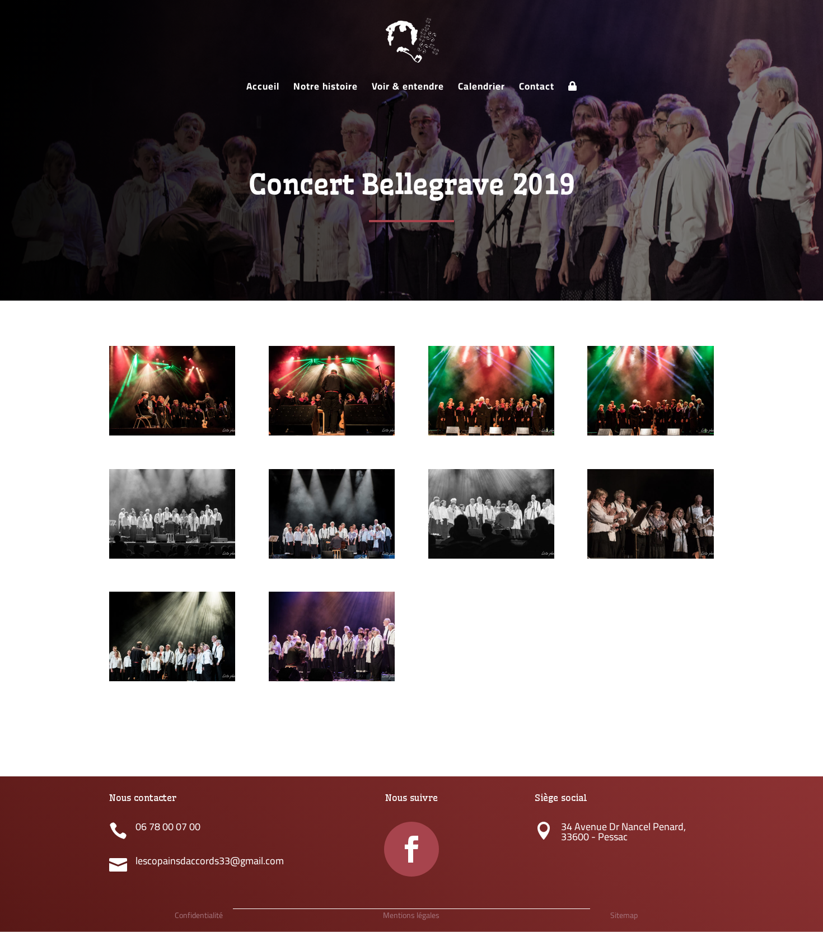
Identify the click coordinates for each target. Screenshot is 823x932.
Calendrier (481, 88)
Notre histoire (325, 88)
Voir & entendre (408, 88)
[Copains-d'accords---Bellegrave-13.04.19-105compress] (332, 435)
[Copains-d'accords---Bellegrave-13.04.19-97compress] (650, 435)
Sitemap (624, 915)
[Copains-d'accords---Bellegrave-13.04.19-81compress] (172, 681)
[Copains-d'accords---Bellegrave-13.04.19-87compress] (332, 558)
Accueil (262, 88)
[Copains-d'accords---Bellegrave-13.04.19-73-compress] (332, 681)
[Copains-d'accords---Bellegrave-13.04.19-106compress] (172, 435)
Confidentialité (199, 915)
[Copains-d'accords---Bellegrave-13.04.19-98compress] (491, 435)
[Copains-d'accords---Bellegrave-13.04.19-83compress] (650, 558)
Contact (536, 88)
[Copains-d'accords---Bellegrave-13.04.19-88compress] (172, 558)
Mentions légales (411, 915)
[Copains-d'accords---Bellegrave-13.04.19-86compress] (491, 558)
